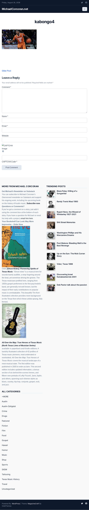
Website (5, 136)
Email (5, 126)
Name (5, 116)
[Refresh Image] (44, 151)
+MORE (5, 396)
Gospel (5, 440)
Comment (6, 87)
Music (4, 455)
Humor (5, 450)
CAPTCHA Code (9, 162)
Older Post (6, 71)
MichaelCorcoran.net (15, 9)
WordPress (16, 504)
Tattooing (6, 474)
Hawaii (5, 445)
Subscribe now (33, 203)
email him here (27, 218)
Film (3, 430)
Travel (4, 484)
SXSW (4, 469)
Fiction (5, 426)
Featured (6, 421)
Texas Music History (11, 479)
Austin (4, 401)
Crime (4, 411)
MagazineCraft (33, 504)
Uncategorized (8, 489)
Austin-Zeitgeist (9, 406)
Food (4, 435)
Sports (5, 464)
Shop (4, 460)
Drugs (4, 416)
